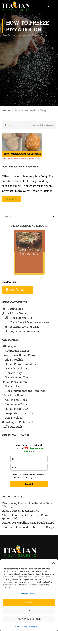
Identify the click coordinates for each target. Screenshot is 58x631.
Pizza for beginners (17, 368)
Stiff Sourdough (12, 426)
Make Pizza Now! (12, 395)
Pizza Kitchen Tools (17, 377)
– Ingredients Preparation (24, 331)
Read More (12, 198)
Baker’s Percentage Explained (20, 510)
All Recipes (9, 346)
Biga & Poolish (14, 359)
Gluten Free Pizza (16, 399)
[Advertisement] (29, 68)
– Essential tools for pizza (23, 326)
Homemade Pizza (16, 404)
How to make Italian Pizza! (18, 355)
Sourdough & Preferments (18, 422)
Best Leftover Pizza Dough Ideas (20, 166)
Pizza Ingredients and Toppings (25, 391)
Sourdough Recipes (17, 350)
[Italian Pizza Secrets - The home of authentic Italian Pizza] (16, 6)
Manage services (28, 593)
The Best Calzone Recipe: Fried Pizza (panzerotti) (25, 516)
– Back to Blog (14, 308)
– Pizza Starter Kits (20, 317)
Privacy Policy (35, 626)
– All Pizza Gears (15, 313)
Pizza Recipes (13, 417)
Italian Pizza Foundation (20, 364)
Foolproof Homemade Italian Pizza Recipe (28, 527)
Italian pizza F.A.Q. (16, 408)
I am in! (29, 484)
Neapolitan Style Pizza (19, 413)
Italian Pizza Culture (15, 382)
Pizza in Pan (13, 386)
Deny (29, 610)
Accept (29, 602)
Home (6, 110)
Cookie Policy (21, 626)
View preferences (29, 618)
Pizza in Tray (13, 373)
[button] (53, 562)
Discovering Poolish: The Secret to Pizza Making (27, 504)
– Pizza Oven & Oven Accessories (28, 322)
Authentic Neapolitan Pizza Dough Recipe (28, 522)
